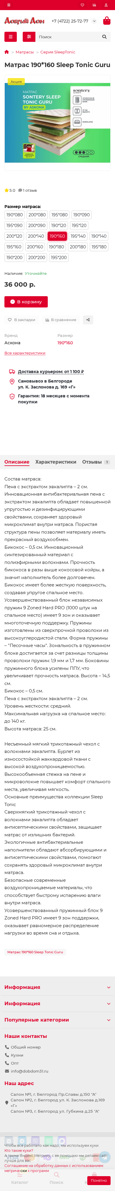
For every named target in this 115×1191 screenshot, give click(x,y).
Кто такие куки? (18, 1150)
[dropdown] (8, 5)
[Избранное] (82, 5)
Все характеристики (24, 353)
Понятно (99, 1180)
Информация (22, 987)
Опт (15, 1063)
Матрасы (25, 52)
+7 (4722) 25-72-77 (70, 21)
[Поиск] (104, 37)
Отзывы (95, 462)
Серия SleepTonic (57, 52)
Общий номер (26, 1047)
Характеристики (55, 462)
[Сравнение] (94, 5)
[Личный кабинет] (106, 5)
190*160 (65, 342)
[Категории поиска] (29, 37)
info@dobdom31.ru (29, 1071)
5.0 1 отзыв (23, 190)
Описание (16, 462)
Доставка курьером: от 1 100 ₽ (51, 371)
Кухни (17, 1055)
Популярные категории (36, 1020)
